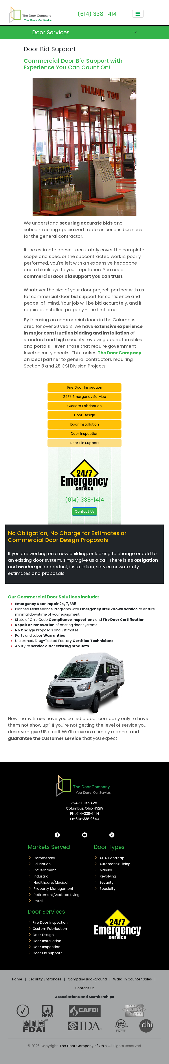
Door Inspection (46, 946)
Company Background (87, 979)
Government (44, 870)
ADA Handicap (111, 858)
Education (42, 864)
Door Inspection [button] (84, 433)
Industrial (41, 876)
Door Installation (47, 940)
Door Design (43, 934)
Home (17, 979)
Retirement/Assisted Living (56, 894)
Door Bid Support (47, 953)
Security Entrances (45, 979)
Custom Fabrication (50, 928)
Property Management (53, 888)
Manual (105, 870)
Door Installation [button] (84, 424)
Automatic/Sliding (114, 864)
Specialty (107, 888)
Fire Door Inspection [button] (84, 387)
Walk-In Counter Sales (132, 979)
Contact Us (84, 511)
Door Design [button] (84, 415)
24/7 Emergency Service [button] (84, 396)
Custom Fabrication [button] (84, 405)
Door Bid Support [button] (84, 442)
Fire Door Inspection (50, 922)
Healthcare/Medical (50, 882)
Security (106, 882)
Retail (38, 900)
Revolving (107, 876)
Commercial (44, 858)
